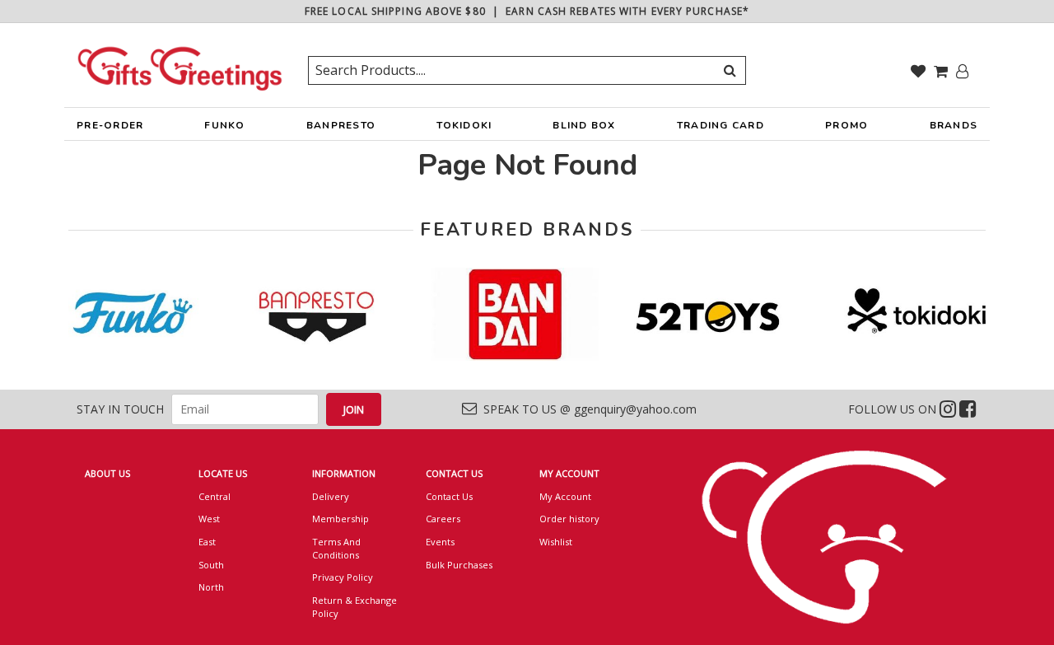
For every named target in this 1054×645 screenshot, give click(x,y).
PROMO (846, 125)
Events (440, 541)
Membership (340, 518)
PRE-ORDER (110, 125)
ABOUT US (107, 473)
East (207, 541)
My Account (565, 496)
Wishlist (555, 541)
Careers (443, 518)
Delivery (330, 496)
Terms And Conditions (336, 548)
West (209, 518)
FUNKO (224, 125)
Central (214, 496)
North (211, 587)
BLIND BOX (584, 125)
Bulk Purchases (459, 565)
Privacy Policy (342, 577)
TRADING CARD (720, 125)
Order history (569, 518)
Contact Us (449, 496)
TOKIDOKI (464, 125)
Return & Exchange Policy (354, 606)
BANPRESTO (340, 125)
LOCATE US (222, 473)
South (211, 565)
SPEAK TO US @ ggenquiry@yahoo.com (587, 409)
